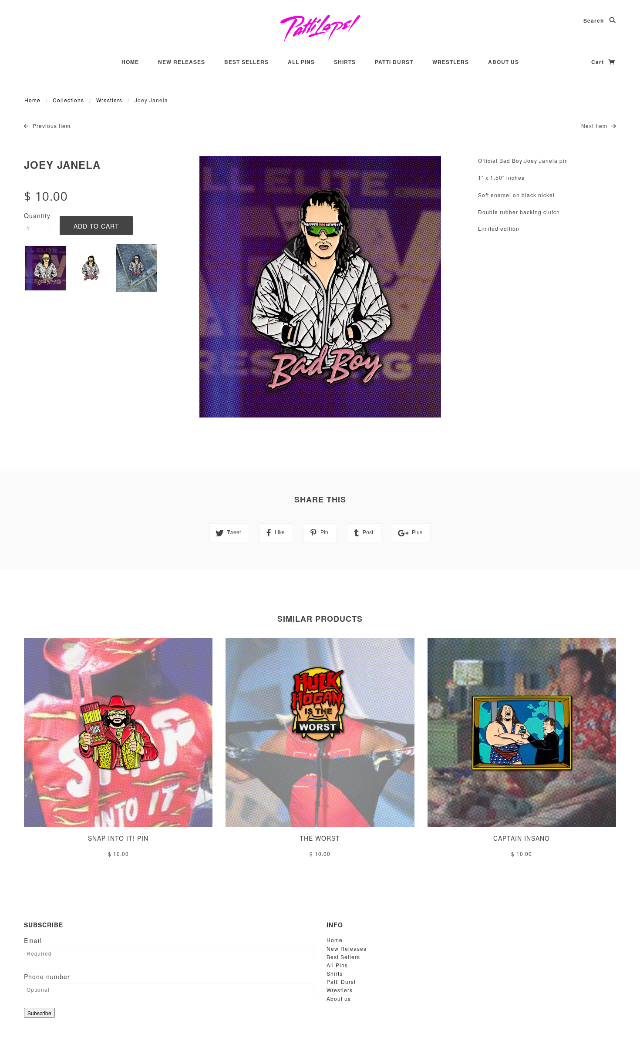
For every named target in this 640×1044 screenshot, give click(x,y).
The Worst (320, 838)
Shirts (345, 62)
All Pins (301, 62)
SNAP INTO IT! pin (118, 838)
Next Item (595, 125)
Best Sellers (246, 62)
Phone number (47, 976)
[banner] (320, 28)
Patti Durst (394, 62)
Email (32, 940)
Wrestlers (450, 62)
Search (594, 20)
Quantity (37, 215)
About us (503, 62)
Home (130, 62)
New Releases (181, 62)
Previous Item (51, 125)
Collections (68, 100)
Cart (598, 62)
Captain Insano (521, 838)
